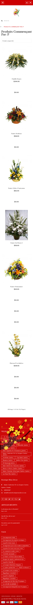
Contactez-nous (5, 596)
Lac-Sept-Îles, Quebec (9, 474)
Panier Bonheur (16, 133)
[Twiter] (9, 499)
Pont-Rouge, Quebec (9, 448)
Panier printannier (16, 286)
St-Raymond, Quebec (9, 463)
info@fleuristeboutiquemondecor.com (15, 493)
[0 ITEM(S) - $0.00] (30, 2)
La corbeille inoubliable (9, 584)
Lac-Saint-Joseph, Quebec (10, 442)
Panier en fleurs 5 (16, 243)
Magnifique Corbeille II (9, 573)
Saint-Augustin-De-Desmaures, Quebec (14, 450)
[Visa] (3, 602)
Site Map (13, 596)
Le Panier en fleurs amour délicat (12, 556)
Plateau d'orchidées (16, 363)
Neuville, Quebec (23, 445)
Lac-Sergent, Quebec (9, 445)
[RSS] (16, 499)
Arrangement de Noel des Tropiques (13, 581)
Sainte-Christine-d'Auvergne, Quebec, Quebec (16, 471)
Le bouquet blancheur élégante (12, 565)
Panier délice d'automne (16, 188)
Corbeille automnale (9, 554)
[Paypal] (11, 602)
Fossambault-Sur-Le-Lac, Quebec (13, 439)
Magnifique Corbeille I (9, 578)
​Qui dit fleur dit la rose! (8, 516)
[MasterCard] (7, 602)
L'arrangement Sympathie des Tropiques (15, 587)
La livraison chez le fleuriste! (9, 509)
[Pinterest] (6, 499)
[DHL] (20, 602)
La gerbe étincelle (8, 562)
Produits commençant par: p (14, 26)
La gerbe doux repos (9, 543)
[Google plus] (12, 499)
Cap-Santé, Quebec (22, 457)
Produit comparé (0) (7, 41)
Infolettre (19, 596)
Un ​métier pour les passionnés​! (10, 523)
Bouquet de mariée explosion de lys (13, 559)
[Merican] (16, 602)
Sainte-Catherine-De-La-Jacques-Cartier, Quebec (15, 454)
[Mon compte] (27, 2)
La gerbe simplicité (8, 576)
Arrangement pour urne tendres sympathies (16, 545)
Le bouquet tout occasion (10, 570)
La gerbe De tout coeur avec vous (13, 548)
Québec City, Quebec (22, 460)
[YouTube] (19, 499)
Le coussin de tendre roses (11, 551)
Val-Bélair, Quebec (8, 457)
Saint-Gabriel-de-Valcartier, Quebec (13, 466)
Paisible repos (16, 79)
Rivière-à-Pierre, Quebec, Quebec (13, 468)
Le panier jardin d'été (9, 567)
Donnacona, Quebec (12, 437)
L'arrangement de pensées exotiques (13, 540)
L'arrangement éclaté (9, 537)
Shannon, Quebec (8, 460)
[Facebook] (2, 499)
